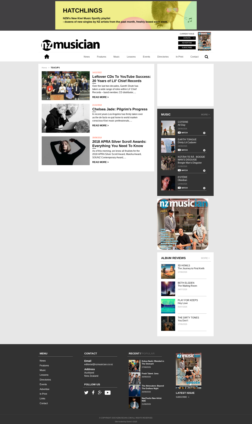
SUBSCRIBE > (182, 397)
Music (116, 56)
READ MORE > (100, 97)
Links (42, 398)
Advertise (44, 389)
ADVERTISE (187, 43)
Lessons (131, 56)
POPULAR (148, 353)
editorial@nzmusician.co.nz (98, 364)
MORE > (205, 114)
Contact (194, 56)
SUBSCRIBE (187, 48)
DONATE (187, 38)
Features (101, 56)
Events (146, 56)
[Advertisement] (185, 85)
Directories (163, 56)
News (87, 56)
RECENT (134, 353)
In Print (179, 56)
